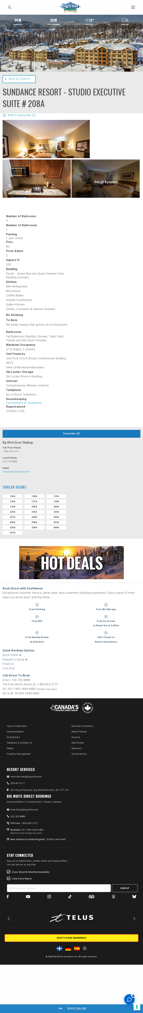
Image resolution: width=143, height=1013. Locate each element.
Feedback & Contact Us (19, 742)
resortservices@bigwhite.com (26, 776)
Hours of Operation (17, 726)
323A (56, 522)
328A (34, 527)
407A (12, 532)
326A (12, 527)
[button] (46, 148)
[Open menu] (133, 7)
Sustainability (79, 754)
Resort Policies (79, 731)
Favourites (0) (71, 433)
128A (56, 501)
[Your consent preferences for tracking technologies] (137, 1007)
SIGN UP (124, 888)
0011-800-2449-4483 (26, 831)
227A (12, 517)
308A (34, 522)
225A (34, 511)
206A (56, 506)
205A (34, 506)
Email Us (8, 663)
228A (34, 517)
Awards (76, 737)
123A (56, 496)
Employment (13, 737)
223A (12, 511)
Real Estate (78, 742)
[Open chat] (129, 999)
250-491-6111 (17, 783)
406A (56, 527)
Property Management (19, 754)
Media (10, 748)
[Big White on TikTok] (70, 897)
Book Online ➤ (12, 655)
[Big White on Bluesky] (134, 897)
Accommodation (15, 731)
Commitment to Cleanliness (24, 403)
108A (34, 496)
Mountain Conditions (82, 726)
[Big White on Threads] (113, 897)
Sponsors (77, 748)
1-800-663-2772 (24, 823)
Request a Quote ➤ (15, 659)
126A (12, 501)
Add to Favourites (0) (22, 115)
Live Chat (9, 668)
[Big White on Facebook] (8, 897)
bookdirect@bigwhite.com (16, 471)
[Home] (71, 7)
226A (56, 511)
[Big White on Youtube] (28, 897)
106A (12, 496)
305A (56, 517)
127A (34, 501)
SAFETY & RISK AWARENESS (71, 938)
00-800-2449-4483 (38, 839)
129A (12, 506)
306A (12, 522)
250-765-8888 (17, 816)
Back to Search (19, 79)
